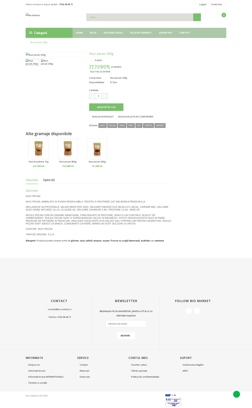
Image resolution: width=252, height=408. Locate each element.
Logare (203, 4)
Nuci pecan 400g (97, 161)
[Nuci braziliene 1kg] (38, 148)
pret (131, 125)
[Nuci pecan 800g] (68, 148)
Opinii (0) (49, 180)
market (160, 125)
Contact (84, 364)
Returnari (84, 370)
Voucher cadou (139, 364)
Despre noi (34, 364)
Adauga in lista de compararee (135, 116)
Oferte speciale (139, 370)
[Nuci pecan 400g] (97, 148)
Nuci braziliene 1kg (38, 161)
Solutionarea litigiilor (193, 364)
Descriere (32, 180)
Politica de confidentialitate (145, 376)
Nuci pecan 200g (38, 42)
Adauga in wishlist (103, 116)
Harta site (85, 376)
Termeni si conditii (37, 382)
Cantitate (94, 90)
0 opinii (98, 60)
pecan (112, 125)
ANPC (185, 370)
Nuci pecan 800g (67, 161)
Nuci (102, 125)
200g (122, 125)
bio (139, 125)
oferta (148, 125)
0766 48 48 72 (66, 4)
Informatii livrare (36, 370)
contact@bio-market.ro (59, 309)
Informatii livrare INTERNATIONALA (45, 376)
